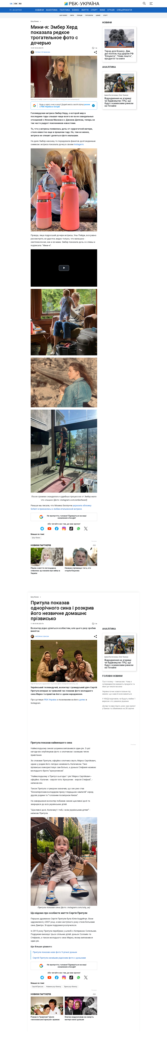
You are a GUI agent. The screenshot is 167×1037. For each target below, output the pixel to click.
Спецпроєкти (124, 10)
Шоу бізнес (63, 15)
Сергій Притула (37, 987)
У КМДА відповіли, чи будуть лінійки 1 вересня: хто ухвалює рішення (118, 700)
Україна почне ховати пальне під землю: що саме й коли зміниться (117, 692)
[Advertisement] (64, 723)
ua (11, 3)
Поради (79, 15)
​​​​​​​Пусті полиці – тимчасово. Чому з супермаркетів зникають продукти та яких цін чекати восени (118, 684)
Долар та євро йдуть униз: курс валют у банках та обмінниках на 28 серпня (119, 707)
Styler (111, 10)
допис (82, 699)
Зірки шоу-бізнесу (70, 987)
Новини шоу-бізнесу (53, 987)
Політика (65, 10)
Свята (72, 15)
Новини (39, 10)
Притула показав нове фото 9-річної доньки (55, 952)
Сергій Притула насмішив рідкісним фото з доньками (59, 958)
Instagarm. (79, 144)
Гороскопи (89, 15)
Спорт (94, 10)
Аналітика (51, 10)
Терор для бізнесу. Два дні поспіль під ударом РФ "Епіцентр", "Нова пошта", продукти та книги (119, 55)
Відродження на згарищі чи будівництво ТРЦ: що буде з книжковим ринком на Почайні (119, 102)
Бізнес (75, 10)
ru (20, 3)
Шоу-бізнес (36, 538)
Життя (84, 10)
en (15, 3)
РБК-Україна (50, 699)
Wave (102, 10)
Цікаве (98, 15)
